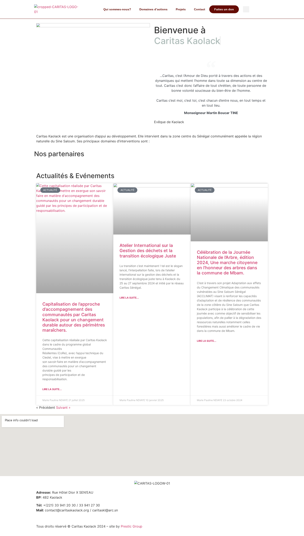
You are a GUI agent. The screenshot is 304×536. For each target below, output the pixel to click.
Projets (181, 9)
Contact (199, 9)
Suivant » (63, 407)
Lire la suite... (52, 389)
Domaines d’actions (153, 9)
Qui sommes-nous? (117, 9)
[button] (246, 9)
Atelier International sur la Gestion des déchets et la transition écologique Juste (148, 250)
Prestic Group (131, 526)
